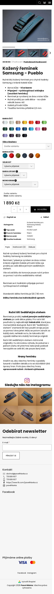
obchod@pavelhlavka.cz (17, 473)
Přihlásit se (11, 455)
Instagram (31, 573)
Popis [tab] (7, 247)
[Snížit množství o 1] (14, 209)
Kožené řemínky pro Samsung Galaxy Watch (35, 224)
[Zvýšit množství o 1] (26, 209)
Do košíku (42, 209)
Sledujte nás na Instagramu (27, 384)
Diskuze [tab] (32, 247)
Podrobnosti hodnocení (35, 62)
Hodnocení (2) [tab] (19, 247)
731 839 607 (11, 476)
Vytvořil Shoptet (29, 582)
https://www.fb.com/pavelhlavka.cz (22, 482)
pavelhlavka (11, 485)
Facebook (22, 573)
